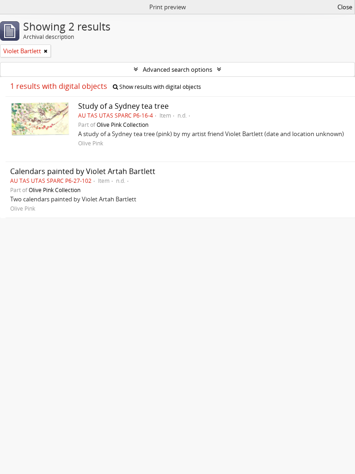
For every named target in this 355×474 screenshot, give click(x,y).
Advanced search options (177, 69)
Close (344, 7)
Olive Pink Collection (122, 124)
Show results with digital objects (159, 87)
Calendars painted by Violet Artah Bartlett (82, 171)
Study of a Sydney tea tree (123, 106)
